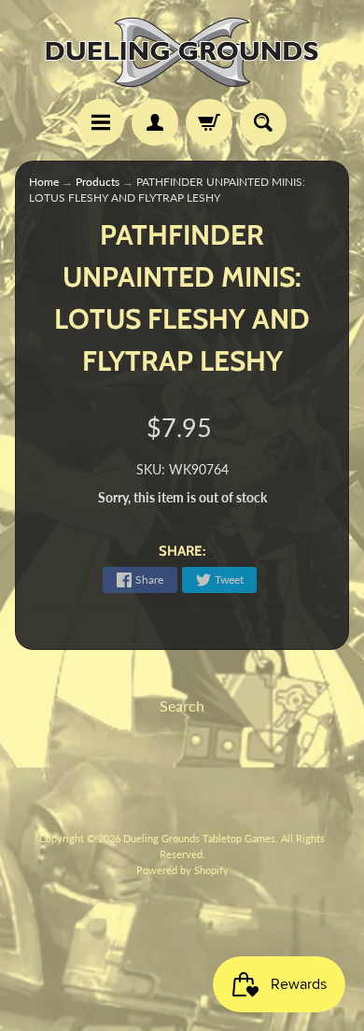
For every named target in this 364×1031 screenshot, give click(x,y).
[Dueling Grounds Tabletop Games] (182, 52)
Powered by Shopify (182, 870)
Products (97, 182)
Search (182, 705)
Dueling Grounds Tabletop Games (199, 838)
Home (44, 182)
